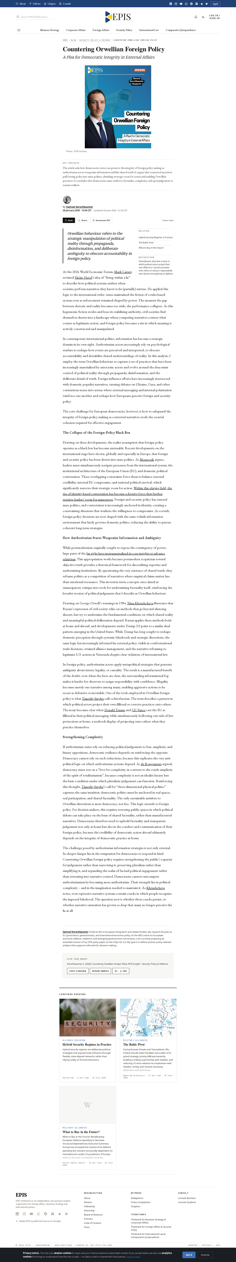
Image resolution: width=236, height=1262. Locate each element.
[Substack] (196, 3)
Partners (88, 1218)
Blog (73, 40)
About (23, 3)
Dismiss (205, 1254)
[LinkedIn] (170, 3)
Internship (89, 1210)
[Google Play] (207, 3)
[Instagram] (175, 3)
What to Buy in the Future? (151, 247)
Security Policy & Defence (95, 40)
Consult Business (187, 1198)
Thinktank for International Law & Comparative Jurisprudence (148, 1235)
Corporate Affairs (76, 30)
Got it (189, 1254)
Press (86, 1227)
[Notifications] (196, 17)
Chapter (52, 3)
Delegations (137, 1198)
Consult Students (187, 1202)
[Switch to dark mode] (203, 17)
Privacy (207, 1245)
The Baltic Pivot (146, 242)
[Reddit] (191, 3)
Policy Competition (140, 1202)
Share (84, 220)
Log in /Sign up (214, 17)
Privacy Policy (133, 1256)
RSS (218, 1245)
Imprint (193, 1245)
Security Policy (124, 30)
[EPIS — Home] (118, 17)
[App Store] (201, 3)
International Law (149, 30)
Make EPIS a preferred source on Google (40, 1221)
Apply (215, 3)
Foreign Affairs (101, 30)
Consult (67, 3)
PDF (122, 971)
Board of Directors (93, 1214)
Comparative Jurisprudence (181, 30)
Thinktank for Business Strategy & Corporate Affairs (148, 1221)
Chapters (135, 1206)
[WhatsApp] (186, 3)
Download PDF (103, 220)
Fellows (36, 3)
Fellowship (89, 1206)
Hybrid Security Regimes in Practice (156, 237)
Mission (88, 1202)
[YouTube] (181, 3)
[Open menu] (19, 30)
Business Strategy (49, 30)
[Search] (18, 17)
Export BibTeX (100, 971)
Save (70, 220)
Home (65, 40)
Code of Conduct (92, 1222)
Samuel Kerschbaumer (79, 206)
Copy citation (77, 971)
